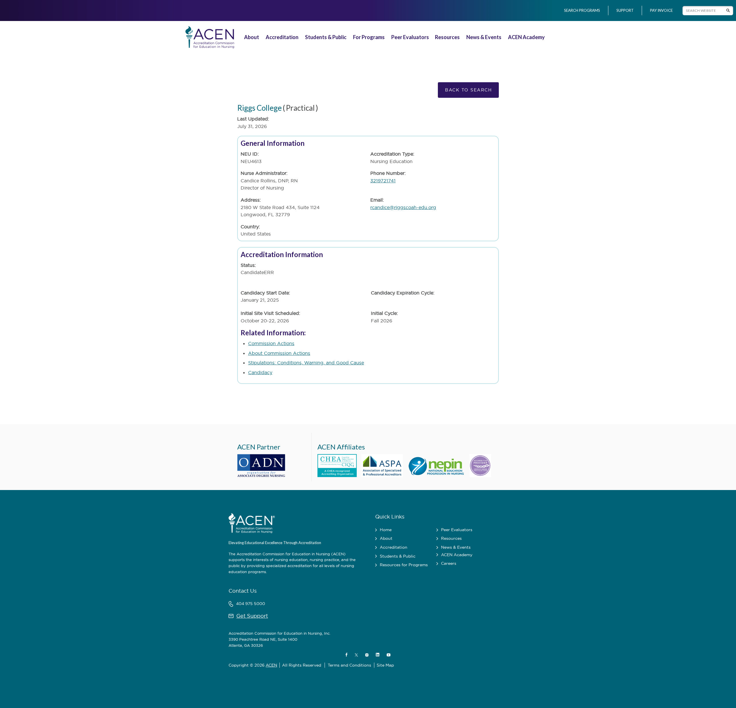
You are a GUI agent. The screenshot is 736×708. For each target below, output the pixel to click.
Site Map (385, 665)
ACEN (271, 665)
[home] (208, 37)
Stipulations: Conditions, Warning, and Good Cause (306, 363)
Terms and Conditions (349, 665)
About (251, 37)
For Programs (369, 37)
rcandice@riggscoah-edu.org (403, 207)
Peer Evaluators (410, 37)
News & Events (483, 37)
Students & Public (325, 37)
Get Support (252, 616)
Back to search (468, 90)
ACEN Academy (526, 37)
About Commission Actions (279, 353)
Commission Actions (271, 343)
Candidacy (260, 372)
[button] (252, 37)
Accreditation (282, 37)
